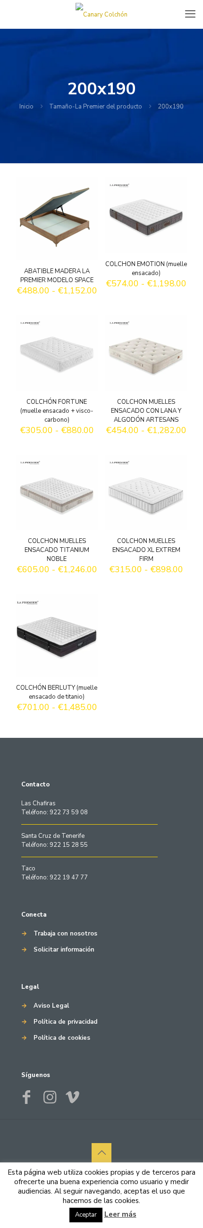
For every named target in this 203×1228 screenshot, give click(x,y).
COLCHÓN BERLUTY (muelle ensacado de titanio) (56, 692)
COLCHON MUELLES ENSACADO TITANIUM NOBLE (57, 550)
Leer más (120, 1214)
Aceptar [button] (86, 1215)
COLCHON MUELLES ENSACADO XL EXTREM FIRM (146, 550)
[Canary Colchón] (101, 14)
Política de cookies (62, 1038)
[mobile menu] (190, 14)
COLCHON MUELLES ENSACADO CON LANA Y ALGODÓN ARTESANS (146, 411)
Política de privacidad (65, 1022)
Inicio (26, 106)
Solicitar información (64, 949)
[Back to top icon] (101, 1153)
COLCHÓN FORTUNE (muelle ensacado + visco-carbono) (56, 411)
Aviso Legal (51, 1006)
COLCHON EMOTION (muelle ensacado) (146, 268)
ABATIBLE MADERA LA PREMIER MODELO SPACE (56, 275)
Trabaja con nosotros (65, 933)
